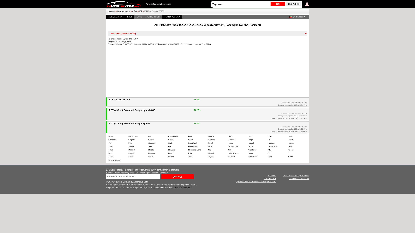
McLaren (171, 150)
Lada (210, 146)
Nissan (290, 150)
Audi (190, 136)
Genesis (151, 143)
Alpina (150, 136)
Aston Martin (173, 136)
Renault (211, 153)
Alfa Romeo (132, 136)
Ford (130, 143)
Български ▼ (299, 17)
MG (209, 150)
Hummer (271, 143)
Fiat (109, 143)
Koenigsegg (192, 146)
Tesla (190, 157)
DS (269, 140)
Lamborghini (233, 146)
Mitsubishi (252, 150)
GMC (170, 143)
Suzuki (171, 157)
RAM (190, 153)
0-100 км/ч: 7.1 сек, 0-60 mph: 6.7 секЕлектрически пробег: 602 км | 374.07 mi (292, 104)
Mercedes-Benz (194, 150)
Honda (230, 143)
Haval (210, 143)
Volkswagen (252, 157)
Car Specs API (173, 17)
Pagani (131, 153)
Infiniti (110, 146)
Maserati (131, 150)
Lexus (290, 146)
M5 (140, 11)
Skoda (110, 157)
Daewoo (211, 140)
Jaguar (131, 146)
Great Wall (192, 143)
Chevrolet (112, 140)
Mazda (151, 150)
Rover (250, 153)
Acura (110, 136)
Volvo (270, 157)
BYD (270, 136)
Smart (130, 157)
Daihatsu (231, 140)
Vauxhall (231, 157)
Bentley (211, 136)
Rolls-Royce (233, 153)
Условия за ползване (299, 179)
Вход (139, 17)
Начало (111, 11)
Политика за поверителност (296, 176)
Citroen (151, 140)
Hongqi (251, 143)
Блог (129, 17)
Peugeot (151, 153)
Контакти (272, 176)
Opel (110, 153)
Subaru (151, 157)
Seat (289, 153)
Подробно (293, 4)
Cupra (170, 140)
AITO (134, 11)
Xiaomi (290, 157)
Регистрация (154, 17)
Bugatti (250, 136)
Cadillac (291, 136)
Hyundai (291, 143)
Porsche (171, 153)
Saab (270, 153)
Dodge (250, 140)
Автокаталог (123, 11)
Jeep (150, 146)
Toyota (210, 157)
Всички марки (114, 160)
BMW (230, 136)
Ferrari (290, 140)
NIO (269, 150)
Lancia (250, 146)
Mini (229, 150)
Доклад (177, 176)
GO (278, 4)
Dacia (190, 140)
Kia (169, 146)
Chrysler (131, 140)
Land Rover (272, 146)
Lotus (110, 150)
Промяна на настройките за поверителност (256, 181)
